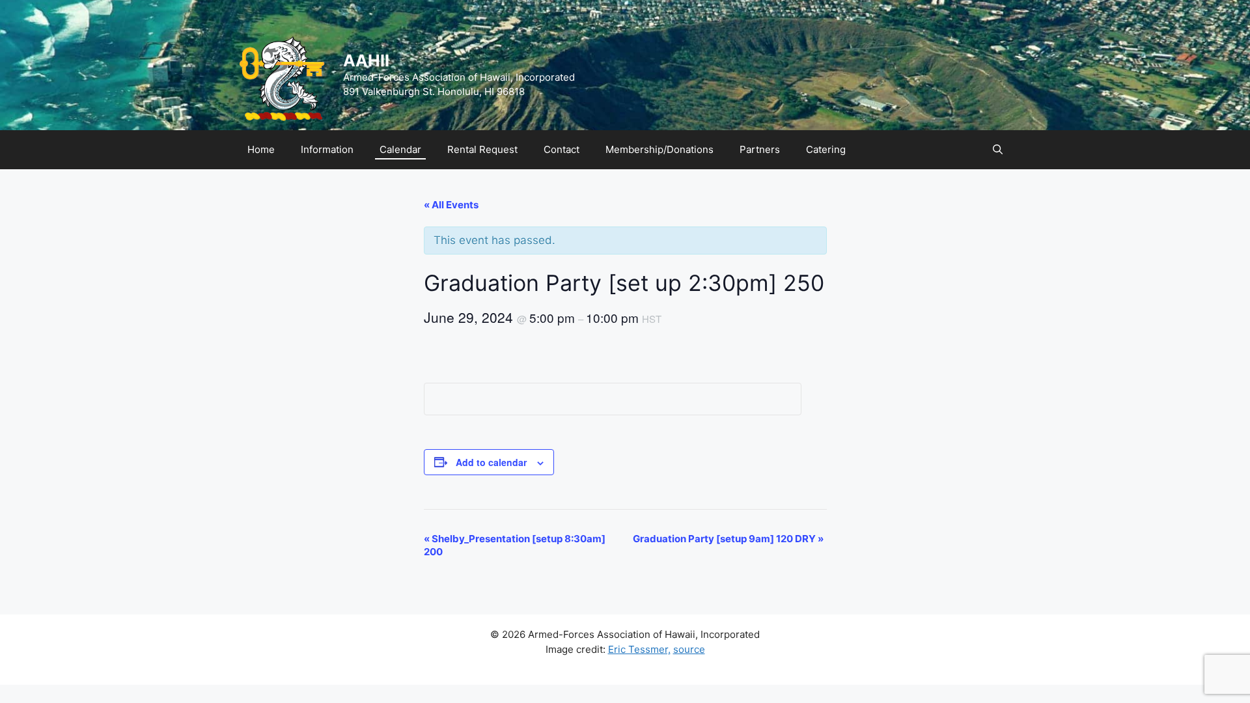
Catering (826, 149)
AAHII (366, 60)
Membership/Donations (659, 149)
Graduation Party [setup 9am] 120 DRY (728, 538)
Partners (760, 149)
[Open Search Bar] (998, 149)
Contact (561, 149)
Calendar (400, 149)
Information (327, 149)
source (689, 649)
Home (261, 149)
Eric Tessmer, (639, 649)
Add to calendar (491, 462)
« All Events (451, 205)
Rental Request (482, 149)
